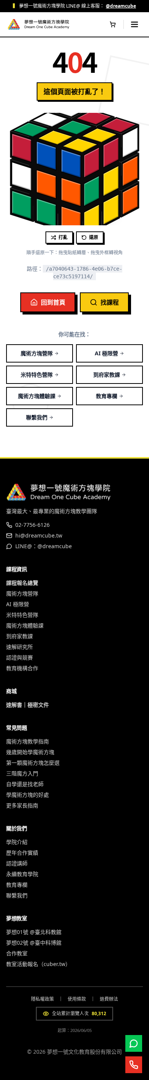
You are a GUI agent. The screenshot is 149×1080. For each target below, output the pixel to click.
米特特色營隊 (37, 374)
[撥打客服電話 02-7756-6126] (134, 1065)
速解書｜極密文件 (27, 704)
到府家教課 (106, 374)
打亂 (63, 237)
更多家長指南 (22, 805)
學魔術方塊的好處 (27, 794)
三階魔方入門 (22, 773)
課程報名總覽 (22, 582)
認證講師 (17, 863)
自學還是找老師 (25, 784)
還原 (93, 237)
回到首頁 (53, 302)
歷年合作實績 (22, 852)
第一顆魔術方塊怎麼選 (33, 762)
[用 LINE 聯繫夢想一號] (134, 1043)
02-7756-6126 (32, 524)
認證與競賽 (19, 657)
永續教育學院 (22, 874)
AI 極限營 (106, 353)
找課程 (109, 302)
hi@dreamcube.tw (38, 535)
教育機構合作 (22, 668)
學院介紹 (17, 842)
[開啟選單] (134, 24)
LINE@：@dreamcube (43, 546)
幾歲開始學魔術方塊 (30, 752)
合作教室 (17, 953)
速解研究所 (19, 646)
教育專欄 (106, 396)
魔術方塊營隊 (37, 353)
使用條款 (77, 999)
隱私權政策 (42, 999)
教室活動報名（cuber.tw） (38, 964)
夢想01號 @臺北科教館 (34, 932)
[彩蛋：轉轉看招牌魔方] (13, 24)
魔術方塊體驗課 (36, 396)
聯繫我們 (36, 417)
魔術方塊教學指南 (27, 741)
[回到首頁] (46, 24)
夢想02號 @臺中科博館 (34, 942)
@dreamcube (121, 6)
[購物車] (112, 24)
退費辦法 (109, 999)
